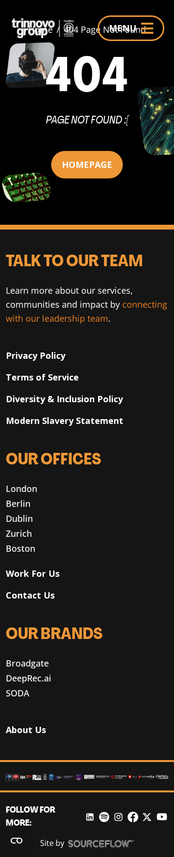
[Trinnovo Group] (47, 28)
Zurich (19, 533)
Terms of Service (42, 377)
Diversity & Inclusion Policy (64, 399)
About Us (26, 729)
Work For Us (32, 573)
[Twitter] (147, 816)
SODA (17, 693)
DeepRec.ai (28, 678)
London (21, 488)
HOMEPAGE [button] (87, 164)
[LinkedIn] (90, 816)
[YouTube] (162, 816)
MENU (122, 28)
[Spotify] (104, 816)
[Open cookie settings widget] (16, 840)
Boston (20, 548)
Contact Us (30, 595)
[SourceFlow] (101, 843)
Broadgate (27, 663)
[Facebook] (133, 816)
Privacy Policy (35, 355)
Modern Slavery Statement (64, 420)
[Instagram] (118, 816)
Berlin (18, 503)
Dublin (19, 518)
